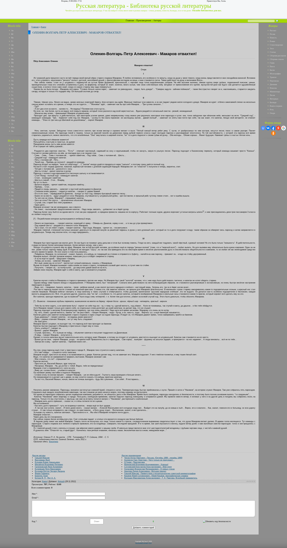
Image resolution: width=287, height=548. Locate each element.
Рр (12, 88)
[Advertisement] (16, 298)
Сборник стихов (277, 59)
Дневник (273, 84)
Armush (61, 481)
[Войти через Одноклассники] (273, 133)
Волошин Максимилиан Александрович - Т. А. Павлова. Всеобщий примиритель (160, 478)
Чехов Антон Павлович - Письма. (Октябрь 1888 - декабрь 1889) (153, 458)
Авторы (157, 20)
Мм (12, 73)
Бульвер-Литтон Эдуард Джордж (50, 471)
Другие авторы (38, 455)
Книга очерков (276, 106)
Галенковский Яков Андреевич (48, 467)
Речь (272, 109)
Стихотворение (276, 45)
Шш (13, 117)
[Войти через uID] (263, 128)
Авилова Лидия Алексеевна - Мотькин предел (145, 471)
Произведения (143, 20)
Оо (12, 81)
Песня (272, 95)
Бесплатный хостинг (141, 543)
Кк (12, 66)
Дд (12, 45)
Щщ (13, 120)
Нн (12, 77)
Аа (12, 30)
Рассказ (273, 30)
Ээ (12, 124)
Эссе (272, 48)
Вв (12, 38)
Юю (13, 127)
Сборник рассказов (278, 56)
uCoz (150, 543)
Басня (272, 70)
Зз (12, 56)
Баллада (273, 102)
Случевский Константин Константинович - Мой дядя (148, 467)
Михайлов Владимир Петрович (49, 464)
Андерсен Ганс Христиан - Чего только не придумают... (149, 460)
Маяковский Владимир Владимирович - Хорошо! (146, 464)
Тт (12, 95)
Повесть (273, 38)
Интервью (274, 99)
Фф (12, 102)
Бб (12, 34)
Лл (12, 70)
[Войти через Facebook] (273, 128)
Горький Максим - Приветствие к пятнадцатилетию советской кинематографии (160, 473)
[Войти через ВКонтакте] (268, 128)
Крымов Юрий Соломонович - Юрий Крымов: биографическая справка (156, 476)
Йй (12, 63)
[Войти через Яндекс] (278, 128)
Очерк (272, 113)
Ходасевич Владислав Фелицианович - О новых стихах (149, 469)
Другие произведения (131, 455)
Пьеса (272, 66)
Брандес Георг (41, 476)
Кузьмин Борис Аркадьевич (47, 462)
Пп (12, 84)
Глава (272, 63)
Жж (12, 52)
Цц (12, 109)
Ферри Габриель (42, 473)
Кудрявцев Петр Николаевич (48, 469)
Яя (12, 131)
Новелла (273, 88)
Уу (12, 99)
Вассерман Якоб (42, 460)
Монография (275, 73)
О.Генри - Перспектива (134, 462)
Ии (12, 59)
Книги (43, 27)
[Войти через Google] (283, 128)
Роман (272, 41)
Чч (12, 113)
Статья (273, 52)
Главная (130, 20)
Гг (12, 41)
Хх (12, 106)
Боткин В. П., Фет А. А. (45, 478)
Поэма (272, 34)
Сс (12, 91)
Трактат (273, 77)
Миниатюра (275, 91)
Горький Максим (42, 458)
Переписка (274, 81)
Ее (12, 48)
